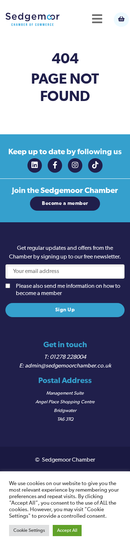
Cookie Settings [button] (29, 530)
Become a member (65, 203)
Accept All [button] (67, 530)
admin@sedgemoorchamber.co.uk (68, 366)
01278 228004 (68, 357)
